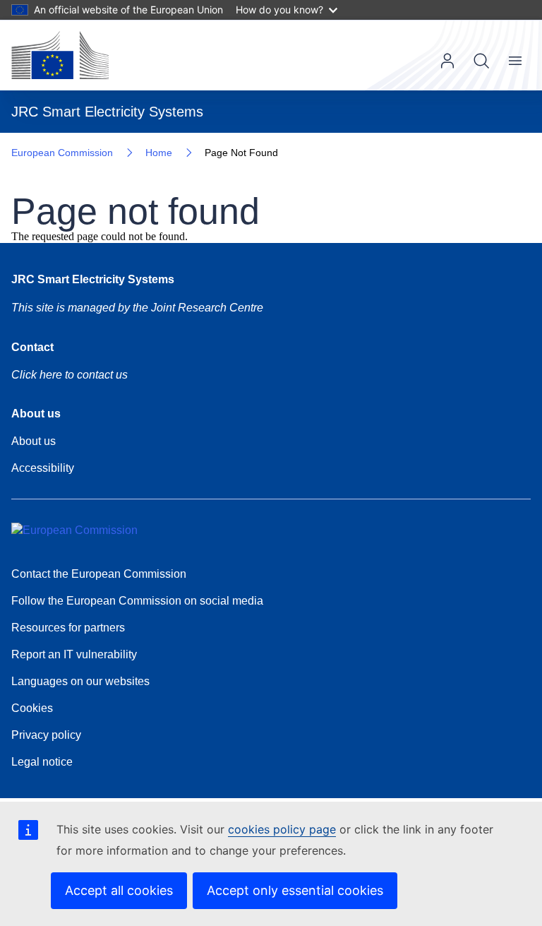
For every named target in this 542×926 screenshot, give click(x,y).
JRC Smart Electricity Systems (92, 279)
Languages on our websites (80, 681)
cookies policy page (282, 829)
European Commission (62, 152)
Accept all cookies (119, 890)
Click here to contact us (69, 375)
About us (33, 441)
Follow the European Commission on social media (137, 601)
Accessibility (42, 468)
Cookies (32, 708)
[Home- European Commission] (60, 55)
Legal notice (42, 762)
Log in (447, 60)
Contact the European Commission (98, 574)
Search (481, 60)
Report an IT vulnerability (74, 654)
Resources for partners (68, 628)
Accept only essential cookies (295, 890)
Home (158, 152)
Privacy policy (46, 735)
